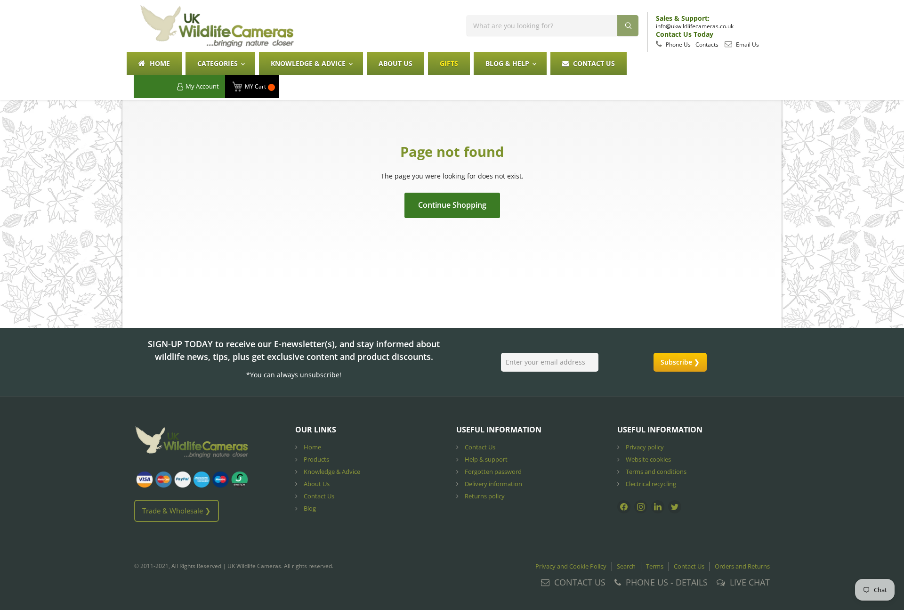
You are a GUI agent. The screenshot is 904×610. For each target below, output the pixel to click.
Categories (218, 63)
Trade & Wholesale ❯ (176, 510)
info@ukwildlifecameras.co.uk (695, 26)
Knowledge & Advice (309, 63)
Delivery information (492, 484)
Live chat (750, 582)
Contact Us (593, 63)
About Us (395, 63)
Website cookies (647, 459)
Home (159, 63)
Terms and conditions (655, 471)
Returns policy (484, 496)
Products (315, 459)
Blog (309, 508)
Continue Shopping (452, 205)
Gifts (449, 63)
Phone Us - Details (667, 582)
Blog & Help (508, 63)
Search (626, 566)
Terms (654, 566)
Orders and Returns (742, 566)
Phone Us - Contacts (691, 45)
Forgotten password (492, 471)
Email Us (746, 45)
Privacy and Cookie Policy (570, 566)
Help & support (485, 459)
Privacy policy (644, 447)
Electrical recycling (650, 484)
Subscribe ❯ (680, 362)
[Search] (627, 25)
